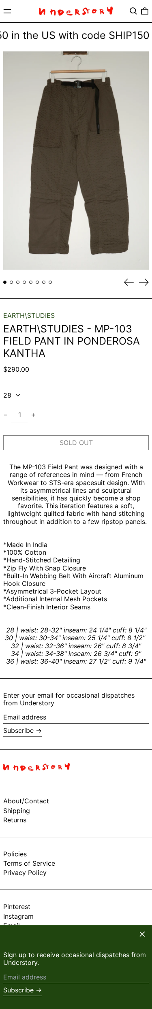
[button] (133, 11)
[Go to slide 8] (50, 282)
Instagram (18, 916)
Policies (15, 854)
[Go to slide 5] (30, 282)
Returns (14, 820)
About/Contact (26, 801)
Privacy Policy (25, 873)
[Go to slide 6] (37, 282)
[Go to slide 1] (4, 282)
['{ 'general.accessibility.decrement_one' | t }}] (5, 415)
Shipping (16, 811)
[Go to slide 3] (17, 282)
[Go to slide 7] (43, 282)
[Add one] (33, 415)
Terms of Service (29, 863)
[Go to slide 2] (11, 282)
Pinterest (16, 907)
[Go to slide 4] (24, 282)
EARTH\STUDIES (29, 315)
